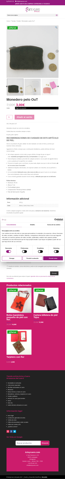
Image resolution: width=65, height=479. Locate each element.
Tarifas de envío (12, 420)
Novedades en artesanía (14, 383)
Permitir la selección (32, 258)
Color (8, 108)
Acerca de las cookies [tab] (53, 224)
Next (58, 86)
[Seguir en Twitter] (14, 431)
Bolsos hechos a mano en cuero (17, 392)
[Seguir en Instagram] (8, 431)
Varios (9, 400)
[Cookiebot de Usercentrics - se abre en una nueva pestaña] (55, 219)
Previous (7, 86)
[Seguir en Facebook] (11, 431)
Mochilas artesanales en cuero (16, 387)
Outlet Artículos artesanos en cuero (17, 405)
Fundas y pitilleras (12, 396)
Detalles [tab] (32, 224)
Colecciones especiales (14, 385)
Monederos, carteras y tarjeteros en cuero (19, 394)
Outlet (19, 21)
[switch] (24, 251)
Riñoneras (10, 389)
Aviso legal (11, 415)
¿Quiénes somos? (12, 426)
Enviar (54, 273)
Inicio (8, 21)
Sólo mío (10, 403)
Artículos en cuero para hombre (16, 398)
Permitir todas (53, 258)
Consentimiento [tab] (11, 224)
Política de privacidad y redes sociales (18, 422)
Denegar (11, 258)
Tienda (13, 21)
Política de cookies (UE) (14, 424)
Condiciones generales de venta (16, 418)
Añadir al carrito (24, 117)
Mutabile (44, 477)
